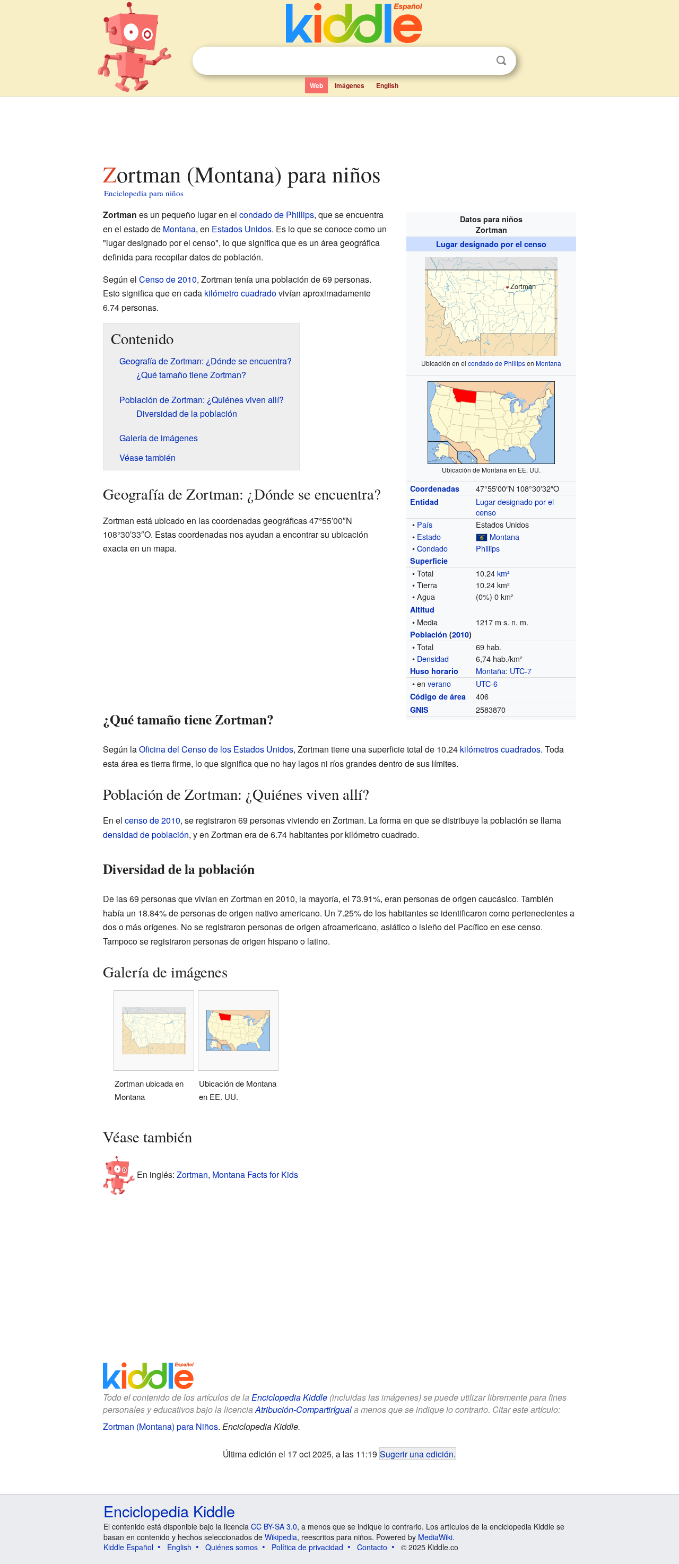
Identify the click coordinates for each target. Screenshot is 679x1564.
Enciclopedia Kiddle (289, 1397)
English (387, 85)
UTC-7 (521, 670)
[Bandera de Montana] (482, 536)
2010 (460, 634)
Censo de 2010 (168, 279)
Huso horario (434, 671)
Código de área (438, 696)
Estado (429, 536)
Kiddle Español (128, 1547)
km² (503, 573)
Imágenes (349, 85)
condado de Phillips (496, 363)
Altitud (422, 609)
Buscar (501, 61)
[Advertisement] (339, 127)
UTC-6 (487, 683)
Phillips (488, 548)
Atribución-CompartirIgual (303, 1409)
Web (316, 85)
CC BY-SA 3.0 (274, 1526)
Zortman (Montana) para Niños (160, 1426)
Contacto (372, 1547)
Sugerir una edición (417, 1454)
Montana (548, 363)
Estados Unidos (242, 229)
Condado (432, 548)
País (424, 524)
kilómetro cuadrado (240, 293)
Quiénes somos (231, 1547)
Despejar (480, 61)
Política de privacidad (307, 1547)
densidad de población (146, 834)
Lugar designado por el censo (491, 244)
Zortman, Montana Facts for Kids (237, 1174)
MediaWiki (435, 1537)
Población (428, 634)
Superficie (429, 560)
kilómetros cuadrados (500, 749)
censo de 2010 (152, 820)
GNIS (419, 709)
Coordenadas (434, 488)
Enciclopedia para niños (144, 193)
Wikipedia (281, 1537)
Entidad (424, 501)
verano (439, 683)
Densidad (433, 658)
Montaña (491, 670)
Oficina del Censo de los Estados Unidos (216, 749)
